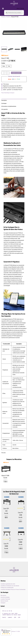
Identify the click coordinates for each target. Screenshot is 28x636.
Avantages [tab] (3, 103)
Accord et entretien (5, 597)
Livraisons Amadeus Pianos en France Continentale (13, 589)
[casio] (7, 497)
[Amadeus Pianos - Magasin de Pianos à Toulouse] (14, 570)
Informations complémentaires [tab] (8, 106)
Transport (3, 602)
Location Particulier (5, 599)
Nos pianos (3, 595)
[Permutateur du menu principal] (3, 8)
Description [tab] (4, 100)
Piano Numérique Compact (7, 92)
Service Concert (4, 601)
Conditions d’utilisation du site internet (10, 585)
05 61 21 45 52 (20, 8)
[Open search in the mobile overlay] (14, 12)
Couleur (3, 63)
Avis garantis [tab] (4, 109)
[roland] (4, 55)
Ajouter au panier (16, 72)
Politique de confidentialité (7, 587)
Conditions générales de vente (8, 584)
